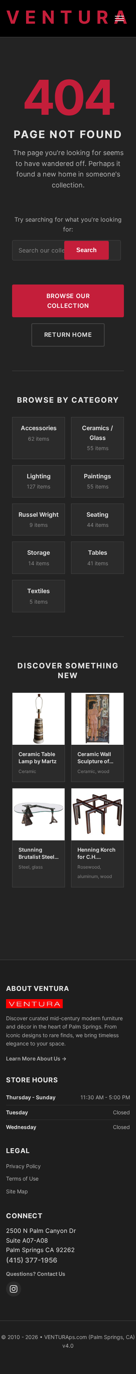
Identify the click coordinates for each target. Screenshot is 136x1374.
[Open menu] (119, 18)
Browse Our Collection (68, 300)
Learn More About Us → (36, 1058)
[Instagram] (13, 1288)
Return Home (68, 334)
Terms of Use (22, 1178)
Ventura (69, 17)
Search (86, 250)
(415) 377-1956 (31, 1260)
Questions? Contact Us (35, 1274)
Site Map (17, 1191)
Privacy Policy (23, 1166)
